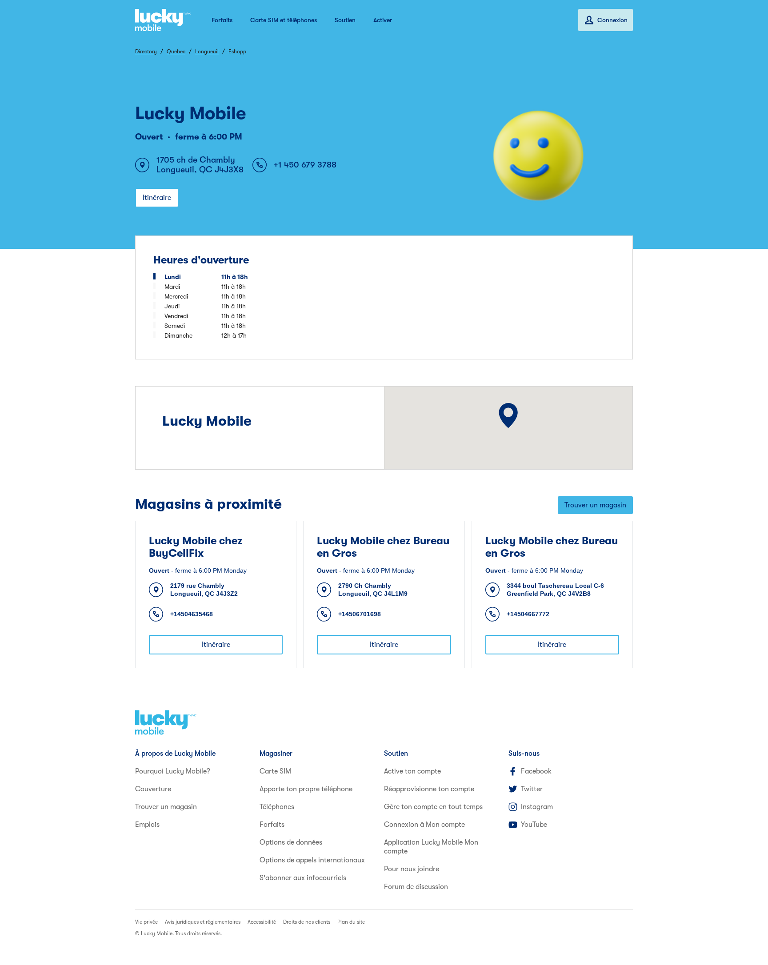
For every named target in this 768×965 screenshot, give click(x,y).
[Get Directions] (508, 415)
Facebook (536, 771)
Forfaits (222, 20)
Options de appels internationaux (312, 860)
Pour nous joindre (411, 869)
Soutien (345, 20)
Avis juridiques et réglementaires (202, 922)
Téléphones (277, 807)
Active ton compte (412, 771)
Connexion (612, 20)
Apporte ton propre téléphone (306, 789)
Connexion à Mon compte (424, 825)
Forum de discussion (416, 887)
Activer (382, 20)
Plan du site (351, 922)
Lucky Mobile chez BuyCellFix (196, 546)
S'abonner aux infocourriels (303, 878)
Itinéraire (157, 198)
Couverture (153, 789)
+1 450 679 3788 (305, 165)
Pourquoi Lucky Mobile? (172, 771)
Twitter (532, 789)
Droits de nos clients (306, 922)
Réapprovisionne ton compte (429, 789)
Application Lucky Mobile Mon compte (431, 846)
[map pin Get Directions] (508, 415)
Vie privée (146, 922)
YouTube (534, 825)
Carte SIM (275, 771)
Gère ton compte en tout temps (433, 807)
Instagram (537, 807)
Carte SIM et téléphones (283, 20)
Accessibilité (262, 922)
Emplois (147, 825)
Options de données (291, 842)
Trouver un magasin (595, 505)
